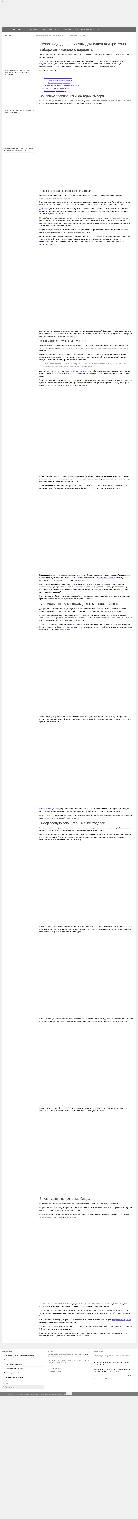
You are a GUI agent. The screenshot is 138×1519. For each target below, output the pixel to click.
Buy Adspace (8, 1360)
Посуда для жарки (77, 35)
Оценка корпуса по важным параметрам (60, 80)
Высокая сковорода (46, 809)
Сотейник (43, 615)
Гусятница (65, 627)
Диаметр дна (44, 209)
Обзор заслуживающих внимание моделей (58, 88)
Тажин (41, 716)
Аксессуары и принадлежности (86, 29)
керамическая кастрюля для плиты (78, 371)
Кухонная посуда (17, 29)
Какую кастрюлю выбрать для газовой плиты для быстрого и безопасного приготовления (17, 72)
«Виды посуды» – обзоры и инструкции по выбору (19, 1355)
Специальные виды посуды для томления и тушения (61, 85)
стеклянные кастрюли (106, 578)
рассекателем (80, 580)
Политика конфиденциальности (13, 1368)
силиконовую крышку (47, 244)
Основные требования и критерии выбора (58, 78)
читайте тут (76, 479)
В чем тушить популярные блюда (55, 91)
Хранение (67, 29)
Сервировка (33, 29)
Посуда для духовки (60, 35)
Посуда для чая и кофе (51, 29)
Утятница (42, 624)
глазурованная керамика (121, 1320)
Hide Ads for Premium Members (13, 1364)
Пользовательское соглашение (13, 1377)
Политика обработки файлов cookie (15, 1373)
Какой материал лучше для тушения (59, 83)
